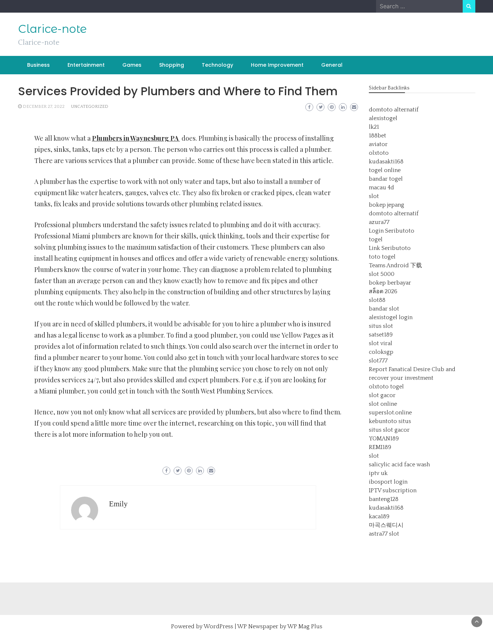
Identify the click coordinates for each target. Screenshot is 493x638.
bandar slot (384, 308)
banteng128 (383, 499)
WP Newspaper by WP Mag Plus (279, 626)
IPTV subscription (392, 490)
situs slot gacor (389, 430)
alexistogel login (391, 317)
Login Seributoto (391, 231)
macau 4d (381, 187)
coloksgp (381, 352)
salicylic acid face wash (399, 464)
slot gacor (382, 395)
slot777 (378, 360)
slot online (383, 404)
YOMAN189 (384, 438)
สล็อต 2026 (383, 291)
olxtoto (379, 153)
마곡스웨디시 (386, 525)
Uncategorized (89, 106)
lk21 (374, 127)
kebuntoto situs (390, 421)
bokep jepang (386, 205)
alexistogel (383, 118)
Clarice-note (52, 29)
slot (374, 196)
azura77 (379, 222)
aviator (378, 144)
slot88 (377, 300)
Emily (118, 504)
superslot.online (390, 412)
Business (38, 65)
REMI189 (380, 447)
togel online (385, 170)
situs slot (381, 326)
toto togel (382, 257)
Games (131, 65)
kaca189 (379, 516)
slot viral (380, 343)
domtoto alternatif (394, 109)
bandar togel (386, 179)
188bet (377, 135)
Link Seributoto (390, 248)
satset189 (381, 334)
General (332, 65)
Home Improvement (277, 65)
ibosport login (388, 482)
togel (376, 239)
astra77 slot (384, 534)
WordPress (218, 626)
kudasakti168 (386, 161)
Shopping (171, 65)
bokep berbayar (390, 283)
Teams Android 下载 (395, 265)
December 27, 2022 (44, 106)
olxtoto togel (386, 386)
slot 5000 (381, 274)
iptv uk (378, 473)
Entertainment (86, 65)
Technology (217, 65)
